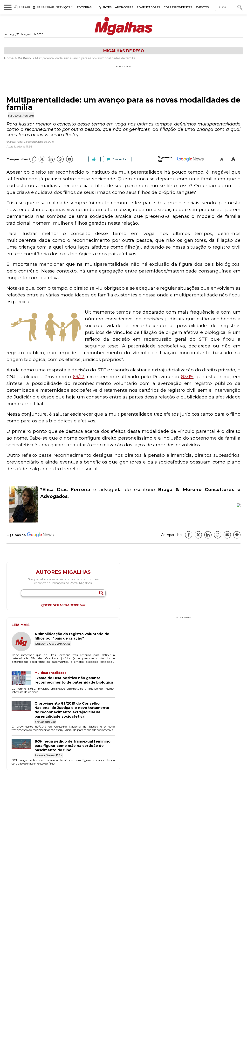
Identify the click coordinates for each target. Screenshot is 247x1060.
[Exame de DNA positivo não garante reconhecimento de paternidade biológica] (23, 678)
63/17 (78, 376)
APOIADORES (124, 7)
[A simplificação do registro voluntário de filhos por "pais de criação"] (23, 642)
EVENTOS (202, 7)
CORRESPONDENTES (178, 7)
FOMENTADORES (148, 7)
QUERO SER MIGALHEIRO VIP (63, 605)
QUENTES (104, 7)
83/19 (187, 376)
